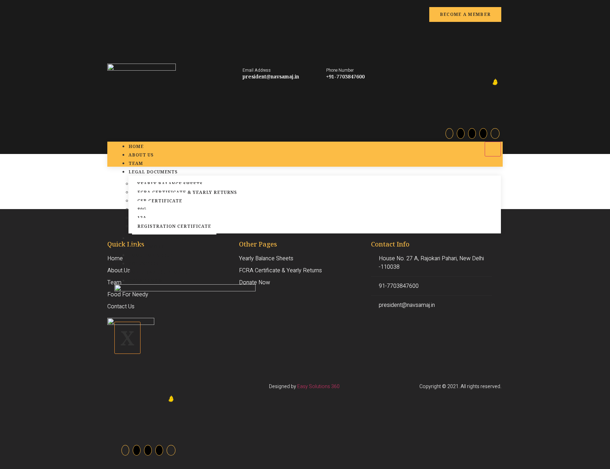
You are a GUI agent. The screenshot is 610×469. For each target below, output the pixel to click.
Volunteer (143, 264)
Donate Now (145, 281)
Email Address (257, 70)
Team (135, 163)
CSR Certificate (159, 201)
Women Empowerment (159, 238)
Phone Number (340, 70)
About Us (141, 155)
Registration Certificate (174, 226)
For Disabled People (157, 272)
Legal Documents (153, 172)
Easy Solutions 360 (318, 386)
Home (136, 146)
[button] (465, 14)
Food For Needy (150, 255)
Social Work (146, 247)
